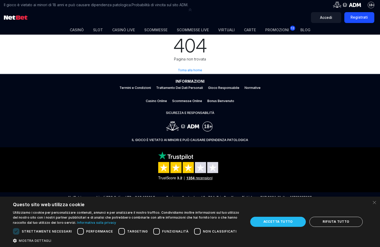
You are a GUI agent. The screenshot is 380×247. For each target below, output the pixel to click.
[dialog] (190, 222)
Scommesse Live (193, 30)
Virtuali (226, 30)
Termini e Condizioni (135, 88)
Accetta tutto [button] (278, 221)
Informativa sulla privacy (96, 223)
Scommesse (156, 30)
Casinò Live (123, 30)
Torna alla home (190, 70)
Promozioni (279, 29)
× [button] (374, 202)
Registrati (359, 17)
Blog (305, 30)
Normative (253, 88)
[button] (190, 9)
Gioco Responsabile (223, 88)
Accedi (326, 17)
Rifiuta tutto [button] (336, 221)
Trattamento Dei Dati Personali (179, 88)
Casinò (77, 30)
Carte (250, 30)
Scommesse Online (187, 101)
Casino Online (156, 101)
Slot (98, 30)
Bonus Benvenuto (220, 101)
